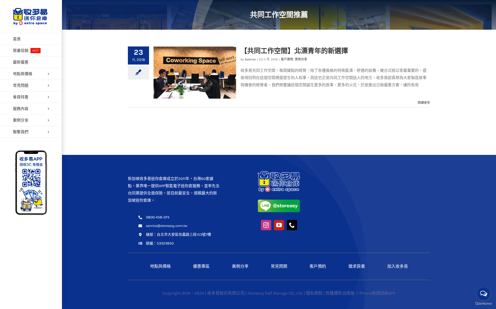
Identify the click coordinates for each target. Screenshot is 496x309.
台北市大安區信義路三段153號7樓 (184, 234)
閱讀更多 (424, 103)
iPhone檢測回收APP (377, 293)
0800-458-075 (157, 217)
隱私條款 (314, 293)
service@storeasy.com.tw (166, 226)
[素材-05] (279, 201)
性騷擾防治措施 (340, 293)
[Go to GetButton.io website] (483, 303)
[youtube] (279, 225)
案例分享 (301, 59)
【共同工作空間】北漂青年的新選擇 (294, 51)
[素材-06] (279, 173)
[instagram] (266, 225)
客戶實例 (287, 59)
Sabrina (250, 59)
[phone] (292, 225)
